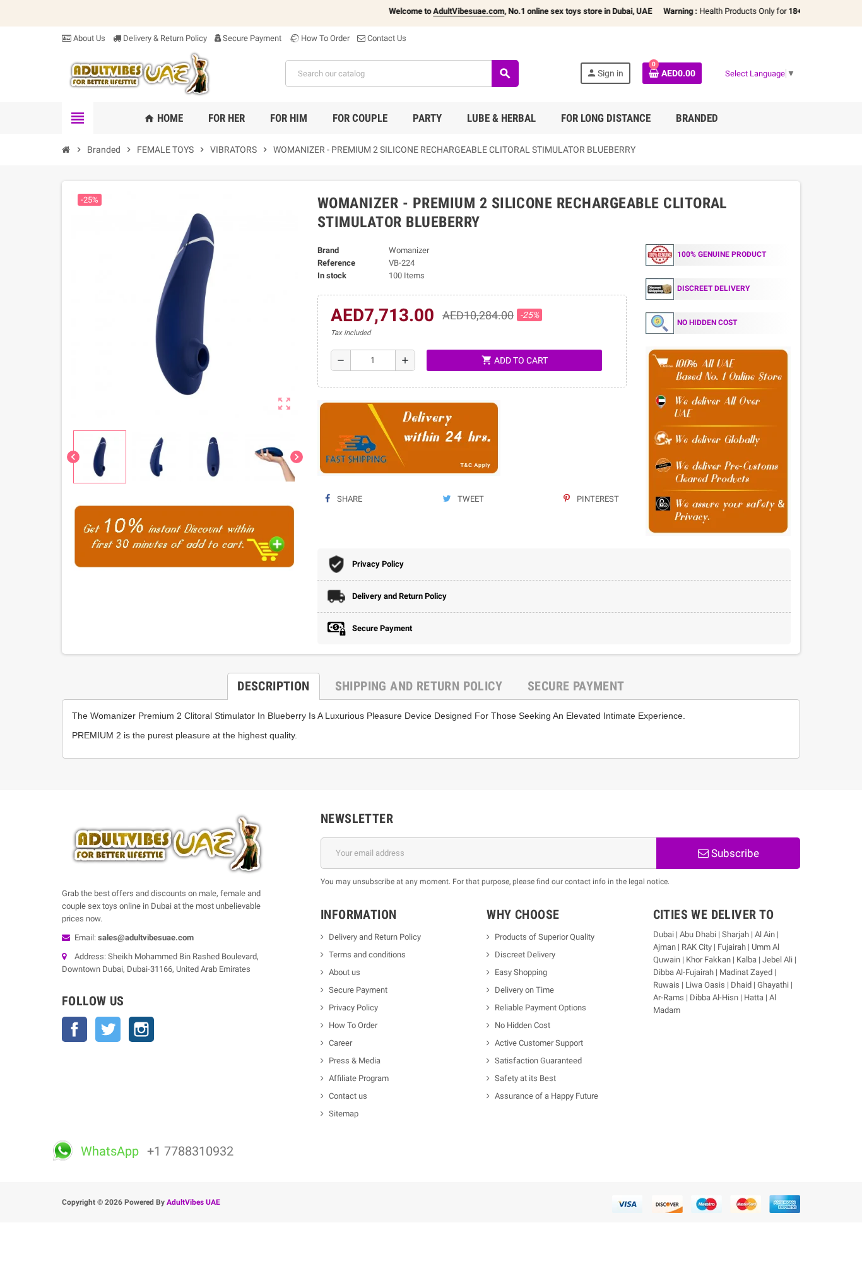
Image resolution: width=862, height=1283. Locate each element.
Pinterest (597, 499)
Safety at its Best (525, 1078)
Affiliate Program (359, 1078)
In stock (331, 275)
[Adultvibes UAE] (143, 73)
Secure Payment (252, 38)
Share (348, 499)
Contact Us (385, 38)
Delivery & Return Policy (164, 38)
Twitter (108, 1029)
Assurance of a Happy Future (546, 1096)
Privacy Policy (353, 1007)
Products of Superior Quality (544, 937)
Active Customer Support (539, 1043)
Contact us (348, 1096)
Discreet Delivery (525, 954)
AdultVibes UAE (193, 1202)
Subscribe (734, 853)
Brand (328, 250)
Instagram (141, 1029)
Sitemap (343, 1113)
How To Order (324, 38)
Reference (336, 263)
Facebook (74, 1029)
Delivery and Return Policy (375, 937)
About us (344, 972)
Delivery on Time (524, 990)
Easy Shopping (521, 972)
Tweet (470, 499)
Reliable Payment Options (540, 1007)
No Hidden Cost (522, 1025)
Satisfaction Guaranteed (538, 1060)
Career (340, 1043)
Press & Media (355, 1060)
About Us (88, 38)
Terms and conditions (367, 954)
